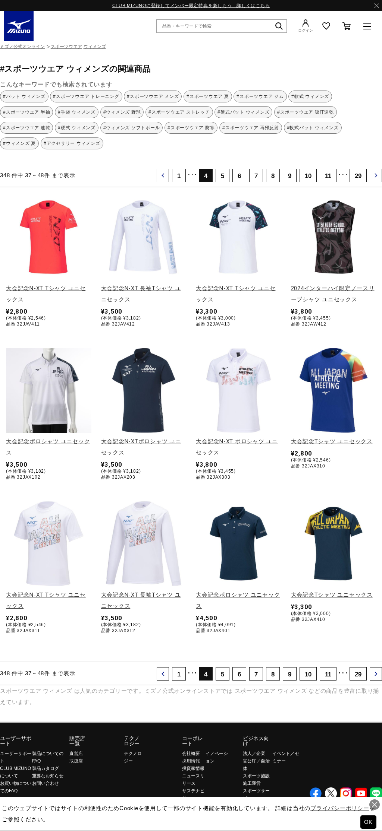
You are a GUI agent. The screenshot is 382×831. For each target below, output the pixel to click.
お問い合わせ (45, 783)
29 (358, 176)
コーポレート (192, 740)
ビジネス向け (256, 740)
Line (376, 793)
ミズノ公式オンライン (22, 46)
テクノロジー (132, 740)
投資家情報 (193, 768)
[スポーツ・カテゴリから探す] (367, 26)
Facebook (316, 793)
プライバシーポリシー (339, 808)
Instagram (346, 793)
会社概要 (191, 753)
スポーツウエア (66, 46)
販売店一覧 (77, 740)
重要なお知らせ (47, 775)
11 (328, 176)
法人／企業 (254, 753)
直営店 (76, 753)
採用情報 (191, 761)
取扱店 (76, 761)
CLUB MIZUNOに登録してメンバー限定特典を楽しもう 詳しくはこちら (191, 5)
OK (368, 822)
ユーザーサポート (15, 740)
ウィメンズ (95, 46)
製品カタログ (45, 768)
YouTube (361, 793)
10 (308, 176)
